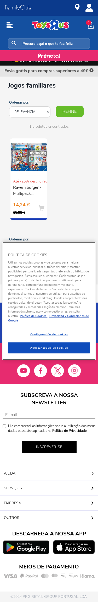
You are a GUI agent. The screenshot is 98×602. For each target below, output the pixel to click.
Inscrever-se (49, 446)
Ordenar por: (19, 102)
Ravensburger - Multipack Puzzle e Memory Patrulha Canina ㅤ (27, 191)
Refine (69, 111)
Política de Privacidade (69, 430)
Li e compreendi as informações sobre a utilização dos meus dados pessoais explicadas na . (51, 428)
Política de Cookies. (33, 316)
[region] (48, 301)
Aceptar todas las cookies (49, 348)
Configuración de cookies (49, 334)
